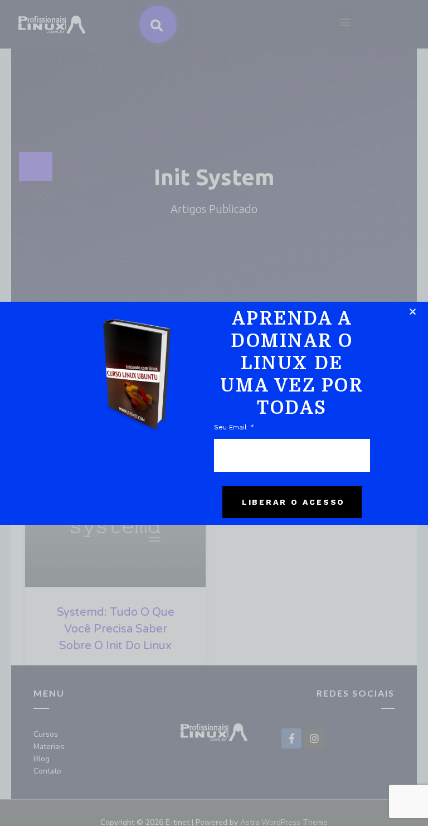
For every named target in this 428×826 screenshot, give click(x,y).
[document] (214, 413)
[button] (412, 311)
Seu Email (231, 427)
